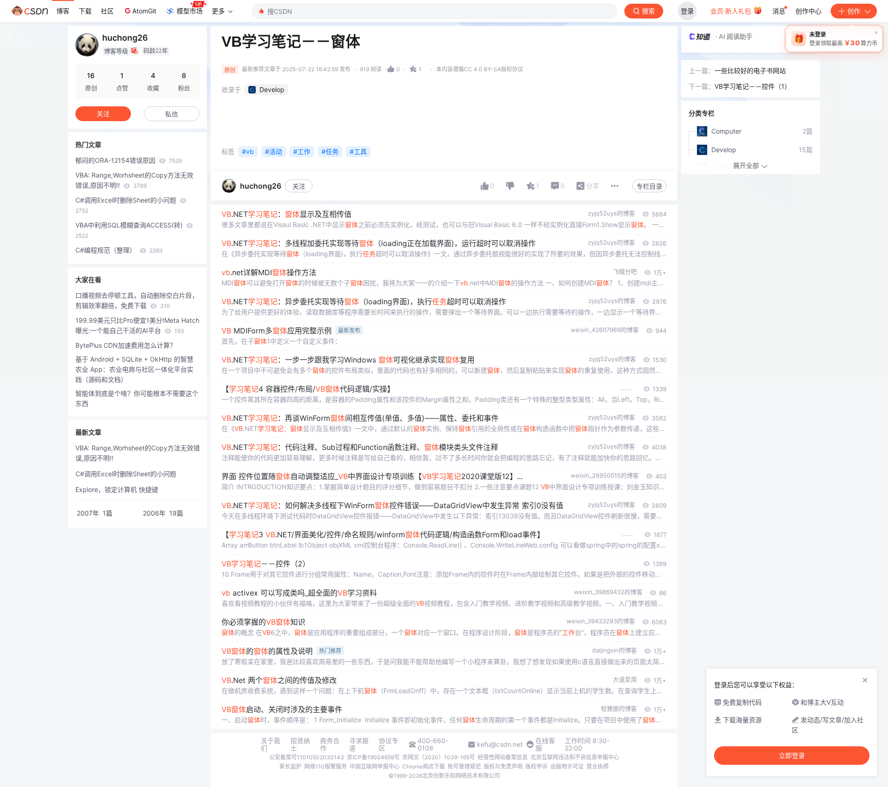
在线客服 (545, 744)
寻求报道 (359, 744)
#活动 (273, 151)
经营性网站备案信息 (503, 757)
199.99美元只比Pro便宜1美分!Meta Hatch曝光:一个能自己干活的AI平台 (137, 325)
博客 (62, 11)
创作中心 (808, 11)
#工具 (358, 151)
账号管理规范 (464, 766)
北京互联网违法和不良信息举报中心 (574, 757)
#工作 (301, 151)
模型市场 (190, 11)
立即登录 (792, 755)
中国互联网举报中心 (375, 766)
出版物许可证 (567, 766)
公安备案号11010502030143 (306, 757)
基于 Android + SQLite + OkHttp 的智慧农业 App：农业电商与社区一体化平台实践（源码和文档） (134, 369)
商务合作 (329, 744)
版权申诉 (536, 766)
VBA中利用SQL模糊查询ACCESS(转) (130, 230)
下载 (85, 11)
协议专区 (388, 744)
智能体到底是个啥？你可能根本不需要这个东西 (136, 398)
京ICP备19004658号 (373, 757)
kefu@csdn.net (500, 744)
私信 (171, 114)
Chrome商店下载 (423, 766)
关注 (298, 186)
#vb (248, 151)
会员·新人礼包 (731, 11)
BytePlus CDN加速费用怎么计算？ (125, 345)
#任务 (330, 151)
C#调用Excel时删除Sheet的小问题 (126, 205)
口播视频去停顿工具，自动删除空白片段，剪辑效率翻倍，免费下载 (136, 300)
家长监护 (290, 766)
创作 (853, 11)
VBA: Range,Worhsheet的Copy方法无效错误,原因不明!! (134, 180)
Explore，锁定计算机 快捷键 (116, 489)
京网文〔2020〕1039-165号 (438, 757)
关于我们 (270, 744)
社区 (107, 11)
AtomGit (144, 11)
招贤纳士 (300, 744)
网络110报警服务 (325, 766)
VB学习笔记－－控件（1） (753, 86)
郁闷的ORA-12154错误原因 (128, 160)
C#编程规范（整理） (119, 250)
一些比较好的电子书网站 (750, 70)
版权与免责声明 (503, 766)
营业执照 (597, 766)
